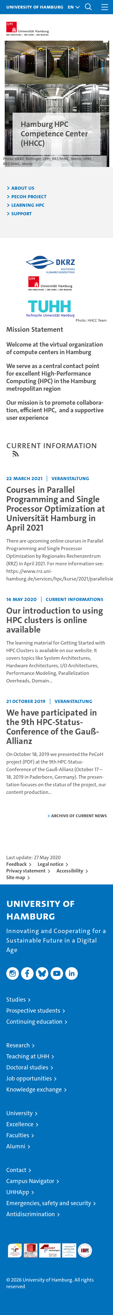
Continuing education (34, 1022)
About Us (22, 188)
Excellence (20, 1124)
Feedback (16, 864)
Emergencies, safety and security (48, 1203)
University (19, 1113)
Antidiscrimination (30, 1214)
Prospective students (33, 1011)
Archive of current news (79, 815)
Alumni (15, 1146)
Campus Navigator (30, 1181)
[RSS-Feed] (16, 453)
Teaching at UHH (27, 1056)
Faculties (17, 1135)
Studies (16, 999)
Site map (15, 877)
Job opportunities (29, 1078)
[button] (72, 7)
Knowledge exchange (34, 1089)
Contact (16, 1170)
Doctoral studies (27, 1067)
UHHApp (17, 1192)
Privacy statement (26, 870)
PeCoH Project (28, 196)
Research (18, 1045)
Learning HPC (28, 205)
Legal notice (50, 864)
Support (21, 213)
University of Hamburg (34, 6)
